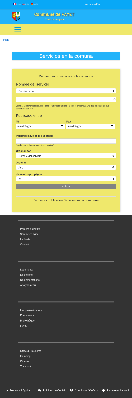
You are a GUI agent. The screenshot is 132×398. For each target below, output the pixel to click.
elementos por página (29, 174)
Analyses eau (28, 285)
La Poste (25, 239)
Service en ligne (29, 234)
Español (35, 4)
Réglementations (30, 280)
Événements (27, 315)
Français (18, 4)
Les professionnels (31, 310)
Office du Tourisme (30, 351)
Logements (26, 269)
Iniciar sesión (92, 4)
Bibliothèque (27, 320)
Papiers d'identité (30, 229)
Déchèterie (26, 274)
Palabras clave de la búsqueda (34, 135)
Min (18, 121)
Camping (25, 356)
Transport (25, 366)
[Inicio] (18, 16)
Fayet (23, 325)
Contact (24, 244)
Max (68, 121)
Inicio (6, 39)
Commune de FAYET (54, 14)
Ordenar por (23, 151)
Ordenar (21, 162)
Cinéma (24, 361)
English (27, 4)
